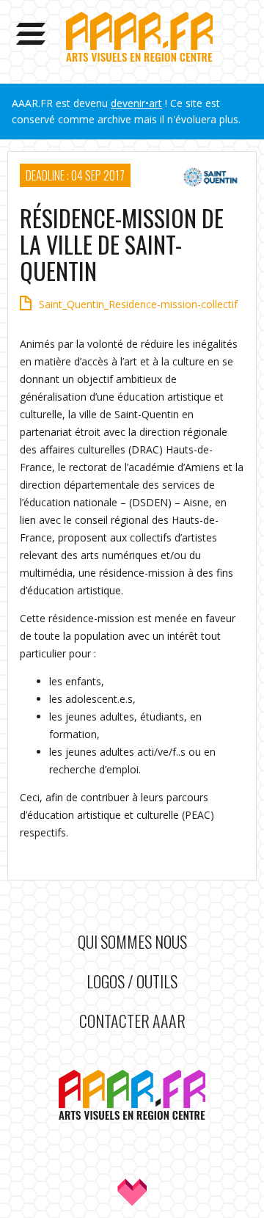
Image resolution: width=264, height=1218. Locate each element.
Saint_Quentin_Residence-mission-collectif (138, 304)
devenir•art (136, 103)
